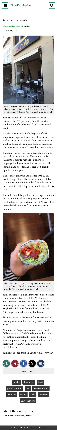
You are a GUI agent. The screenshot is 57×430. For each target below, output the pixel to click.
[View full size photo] (28, 69)
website (49, 147)
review (23, 394)
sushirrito (43, 394)
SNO (39, 428)
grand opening (14, 388)
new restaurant (40, 388)
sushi (32, 394)
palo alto (11, 394)
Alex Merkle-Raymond (13, 26)
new (28, 388)
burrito (16, 382)
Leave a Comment (28, 371)
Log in (44, 428)
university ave (28, 400)
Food (40, 382)
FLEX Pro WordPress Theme (26, 428)
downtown (29, 382)
